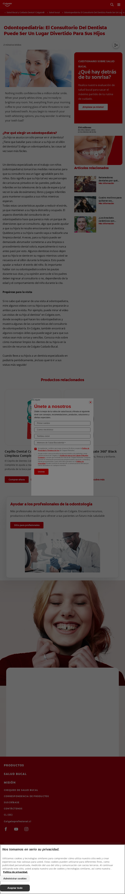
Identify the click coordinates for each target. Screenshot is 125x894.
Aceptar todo (14, 888)
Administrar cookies (15, 878)
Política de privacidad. (15, 872)
